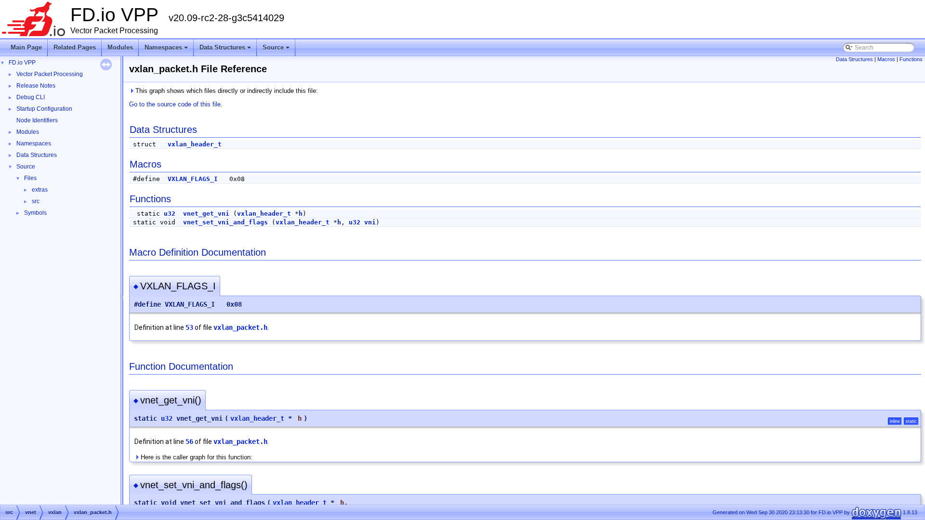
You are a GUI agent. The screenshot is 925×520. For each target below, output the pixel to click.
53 (189, 327)
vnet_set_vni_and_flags (225, 222)
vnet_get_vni (206, 213)
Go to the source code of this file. (176, 104)
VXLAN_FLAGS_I (193, 178)
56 (189, 441)
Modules (120, 47)
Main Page (26, 47)
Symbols (35, 212)
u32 (169, 213)
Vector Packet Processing (49, 74)
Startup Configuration (44, 108)
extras (40, 189)
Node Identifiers (37, 120)
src (36, 201)
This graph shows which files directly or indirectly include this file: (225, 90)
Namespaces (167, 50)
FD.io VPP (22, 62)
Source (277, 50)
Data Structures (225, 50)
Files (30, 178)
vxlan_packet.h (240, 327)
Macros (886, 59)
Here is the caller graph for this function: (195, 457)
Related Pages (74, 47)
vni (370, 222)
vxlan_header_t (195, 144)
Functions (911, 59)
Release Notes (35, 85)
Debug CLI (30, 97)
